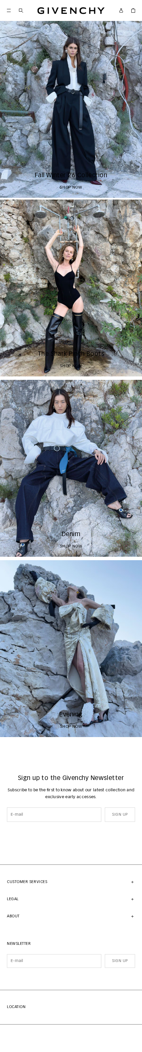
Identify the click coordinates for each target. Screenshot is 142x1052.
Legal (13, 899)
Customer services (27, 882)
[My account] (121, 10)
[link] (133, 10)
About (13, 916)
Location (16, 1007)
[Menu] (9, 10)
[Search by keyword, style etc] (21, 10)
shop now (71, 187)
